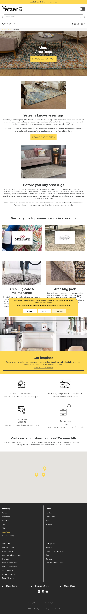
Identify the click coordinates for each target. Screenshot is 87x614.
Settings (59, 311)
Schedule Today (53, 2)
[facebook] (39, 591)
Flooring (9, 29)
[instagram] (43, 591)
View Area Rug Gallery (43, 368)
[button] (81, 17)
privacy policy (32, 305)
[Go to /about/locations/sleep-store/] (72, 586)
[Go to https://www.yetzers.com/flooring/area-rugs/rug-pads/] (65, 283)
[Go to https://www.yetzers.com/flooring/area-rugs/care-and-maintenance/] (21, 285)
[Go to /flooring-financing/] (21, 415)
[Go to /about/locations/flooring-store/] (14, 586)
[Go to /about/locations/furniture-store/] (43, 586)
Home (4, 29)
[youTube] (46, 591)
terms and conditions (49, 305)
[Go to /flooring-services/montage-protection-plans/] (65, 417)
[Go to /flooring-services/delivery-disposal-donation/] (65, 388)
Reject (44, 311)
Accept (30, 311)
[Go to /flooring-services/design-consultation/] (21, 388)
